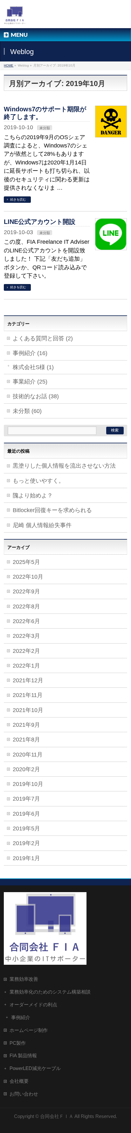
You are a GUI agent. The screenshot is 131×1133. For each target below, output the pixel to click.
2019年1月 (26, 858)
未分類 (44, 128)
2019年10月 (28, 784)
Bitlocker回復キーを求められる (52, 510)
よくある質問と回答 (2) (43, 338)
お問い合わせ (24, 1094)
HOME (8, 65)
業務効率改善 (24, 979)
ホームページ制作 (29, 1030)
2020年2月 (26, 769)
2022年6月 (26, 621)
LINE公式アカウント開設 (39, 221)
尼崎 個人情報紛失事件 (42, 525)
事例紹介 (20, 1017)
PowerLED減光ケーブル (35, 1068)
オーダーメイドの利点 (33, 1004)
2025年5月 (26, 562)
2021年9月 (26, 725)
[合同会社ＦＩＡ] (15, 17)
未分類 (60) (27, 411)
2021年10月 (28, 710)
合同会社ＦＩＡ (56, 1116)
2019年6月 (26, 814)
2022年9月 (26, 591)
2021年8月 (26, 739)
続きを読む (18, 199)
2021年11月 (28, 695)
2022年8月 (26, 606)
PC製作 (18, 1043)
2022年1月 (26, 665)
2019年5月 (26, 828)
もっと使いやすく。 (38, 481)
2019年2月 (26, 843)
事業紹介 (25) (30, 381)
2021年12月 (28, 680)
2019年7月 (26, 799)
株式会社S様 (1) (33, 367)
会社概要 (19, 1081)
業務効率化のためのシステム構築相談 (50, 991)
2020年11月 (28, 754)
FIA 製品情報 (23, 1055)
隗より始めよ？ (33, 495)
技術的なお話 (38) (36, 396)
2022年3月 (26, 636)
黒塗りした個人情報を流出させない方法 (64, 466)
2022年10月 (28, 577)
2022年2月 (26, 651)
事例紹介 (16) (30, 353)
